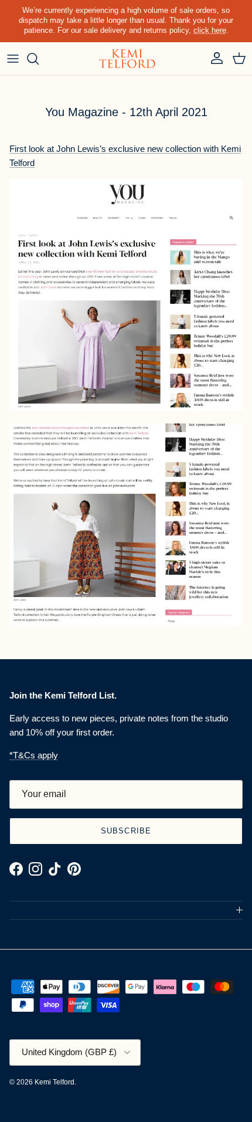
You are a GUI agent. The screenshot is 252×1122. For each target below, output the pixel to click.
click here (209, 30)
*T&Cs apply (33, 755)
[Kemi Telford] (126, 59)
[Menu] (13, 59)
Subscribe (126, 830)
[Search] (39, 59)
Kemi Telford (54, 1082)
